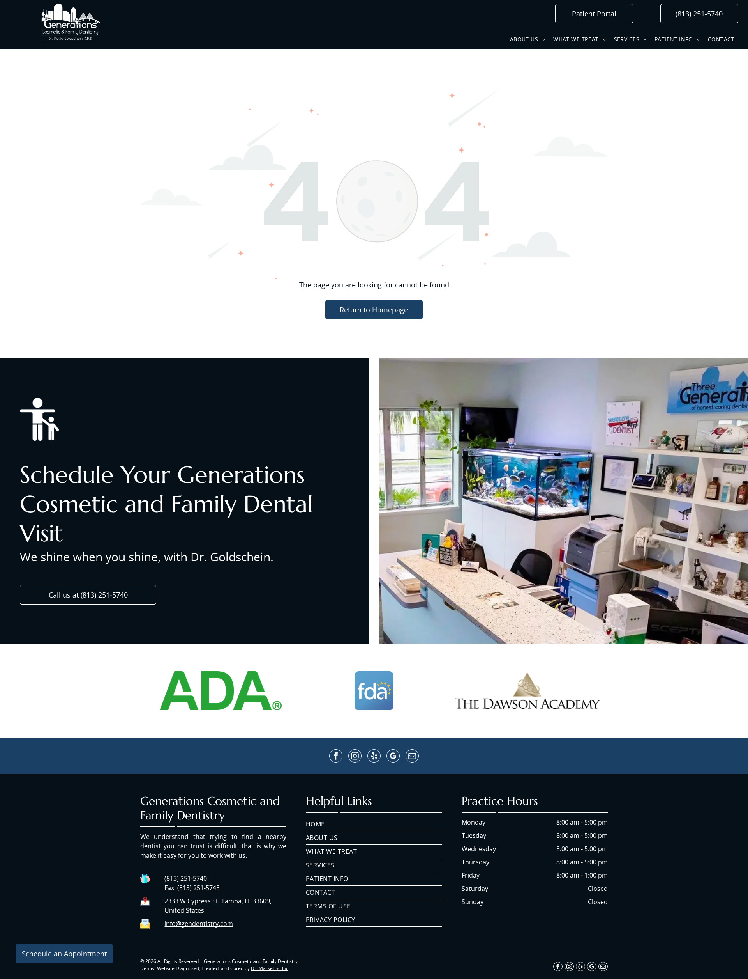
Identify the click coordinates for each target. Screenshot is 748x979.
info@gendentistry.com (198, 923)
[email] (412, 756)
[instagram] (355, 756)
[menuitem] (527, 39)
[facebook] (335, 756)
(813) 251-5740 (185, 878)
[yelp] (374, 756)
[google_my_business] (393, 756)
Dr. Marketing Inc (269, 968)
